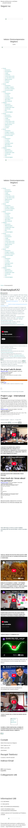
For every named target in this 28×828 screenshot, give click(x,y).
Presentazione (8, 71)
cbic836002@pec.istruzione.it (7, 765)
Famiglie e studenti (9, 87)
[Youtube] (14, 15)
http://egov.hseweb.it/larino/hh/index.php (17, 356)
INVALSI (3, 787)
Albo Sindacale (8, 101)
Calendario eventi (9, 98)
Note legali (3, 795)
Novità (4, 91)
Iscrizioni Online (4, 780)
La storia (7, 82)
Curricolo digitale (9, 112)
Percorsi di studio (9, 90)
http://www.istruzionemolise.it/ (6, 349)
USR (2, 782)
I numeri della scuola (9, 76)
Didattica (5, 102)
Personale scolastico (9, 88)
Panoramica (7, 70)
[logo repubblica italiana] (14, 28)
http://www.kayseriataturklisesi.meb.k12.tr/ (9, 323)
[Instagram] (14, 12)
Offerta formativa (8, 105)
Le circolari (7, 96)
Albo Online (7, 99)
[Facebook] (14, 9)
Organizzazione (8, 79)
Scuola (4, 68)
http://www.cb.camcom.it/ (19, 355)
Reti (6, 110)
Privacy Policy (4, 790)
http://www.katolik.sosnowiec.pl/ (7, 320)
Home (2, 285)
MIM (2, 777)
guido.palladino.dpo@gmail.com (14, 770)
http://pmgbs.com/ (19, 317)
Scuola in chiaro (4, 785)
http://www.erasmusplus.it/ (12, 301)
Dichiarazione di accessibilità (7, 792)
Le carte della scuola (9, 77)
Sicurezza (7, 80)
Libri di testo (7, 108)
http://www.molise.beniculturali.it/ (7, 352)
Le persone (7, 74)
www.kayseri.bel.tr (20, 324)
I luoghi (6, 73)
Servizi (4, 84)
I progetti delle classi (9, 107)
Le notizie (7, 94)
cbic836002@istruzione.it (19, 3)
